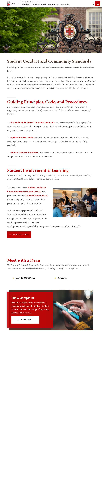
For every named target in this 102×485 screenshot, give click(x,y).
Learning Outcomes (19, 234)
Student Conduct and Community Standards (45, 4)
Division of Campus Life (33, 2)
